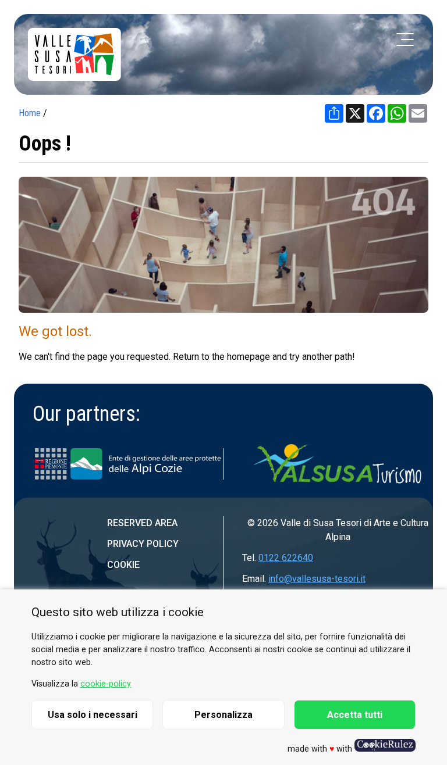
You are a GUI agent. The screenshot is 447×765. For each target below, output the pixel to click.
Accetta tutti (354, 714)
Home (30, 113)
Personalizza (223, 714)
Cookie (123, 564)
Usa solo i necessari (92, 714)
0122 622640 (285, 557)
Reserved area (142, 522)
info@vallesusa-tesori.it (317, 578)
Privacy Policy (143, 543)
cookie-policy (105, 684)
